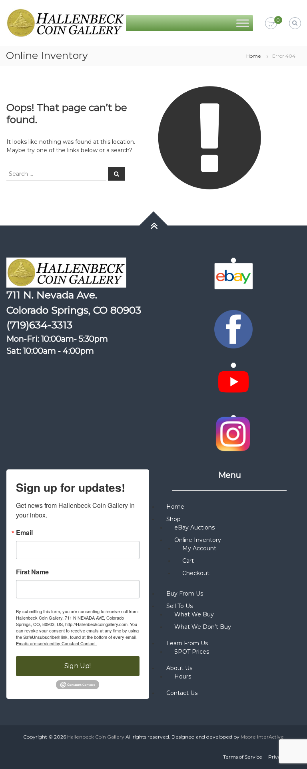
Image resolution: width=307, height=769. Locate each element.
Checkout (195, 573)
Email (24, 532)
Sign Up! (77, 666)
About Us (179, 668)
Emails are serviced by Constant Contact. (56, 643)
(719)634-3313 (39, 325)
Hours (182, 676)
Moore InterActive (262, 737)
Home (253, 56)
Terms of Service (242, 757)
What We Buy (194, 614)
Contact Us (181, 693)
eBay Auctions (194, 527)
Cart (188, 560)
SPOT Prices (191, 651)
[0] (271, 23)
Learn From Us (187, 643)
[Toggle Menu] (242, 23)
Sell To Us (179, 606)
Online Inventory (197, 540)
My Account (199, 548)
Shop (173, 519)
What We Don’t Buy (202, 626)
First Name (32, 572)
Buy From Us (184, 593)
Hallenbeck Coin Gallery (95, 737)
